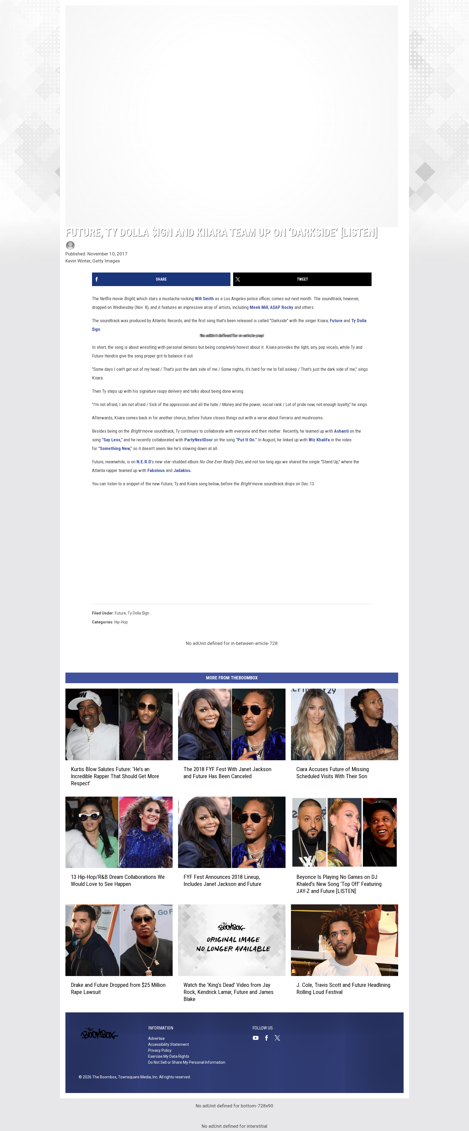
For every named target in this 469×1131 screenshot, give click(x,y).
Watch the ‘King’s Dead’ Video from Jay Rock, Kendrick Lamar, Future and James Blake (228, 992)
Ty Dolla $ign (138, 613)
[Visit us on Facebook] (268, 1038)
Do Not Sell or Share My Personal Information (186, 1062)
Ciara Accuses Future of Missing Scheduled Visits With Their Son (332, 773)
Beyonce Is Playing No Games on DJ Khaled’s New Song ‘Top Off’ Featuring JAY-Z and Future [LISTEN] (339, 884)
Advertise (156, 1038)
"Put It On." (246, 439)
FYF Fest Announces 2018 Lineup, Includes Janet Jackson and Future (222, 880)
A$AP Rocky (281, 307)
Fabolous (156, 470)
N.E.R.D (144, 461)
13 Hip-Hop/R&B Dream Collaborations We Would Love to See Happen (118, 880)
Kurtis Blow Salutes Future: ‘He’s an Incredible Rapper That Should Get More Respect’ (115, 776)
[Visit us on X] (279, 1038)
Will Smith (205, 298)
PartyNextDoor (198, 439)
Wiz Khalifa (319, 439)
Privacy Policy (160, 1050)
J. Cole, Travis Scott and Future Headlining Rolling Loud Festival (343, 988)
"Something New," (115, 448)
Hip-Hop (121, 622)
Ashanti (341, 431)
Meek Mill (259, 307)
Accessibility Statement (168, 1044)
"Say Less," (112, 439)
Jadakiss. (182, 470)
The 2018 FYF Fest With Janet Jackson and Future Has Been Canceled (227, 773)
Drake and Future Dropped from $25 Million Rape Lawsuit (118, 988)
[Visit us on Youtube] (257, 1038)
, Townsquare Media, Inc (136, 1077)
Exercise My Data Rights (168, 1056)
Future (336, 320)
